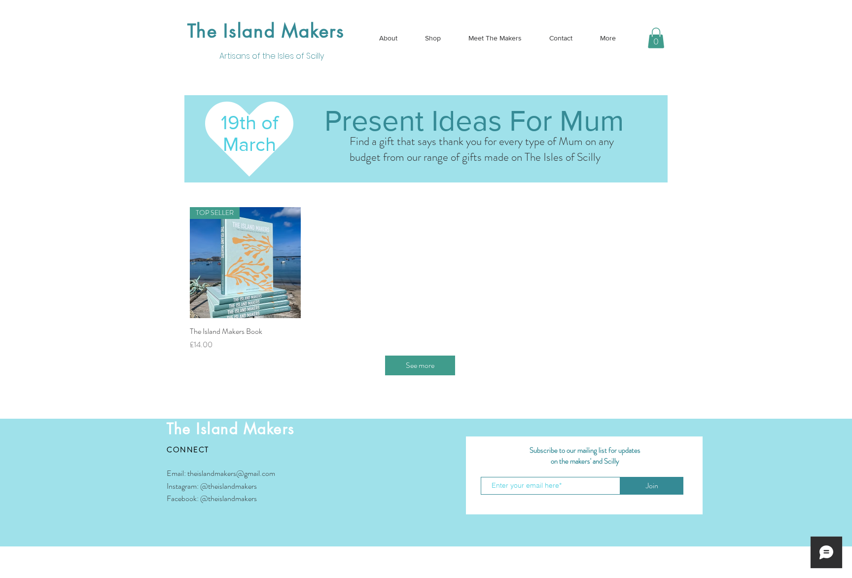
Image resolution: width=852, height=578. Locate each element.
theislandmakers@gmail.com (231, 473)
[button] (656, 38)
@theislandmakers (228, 486)
